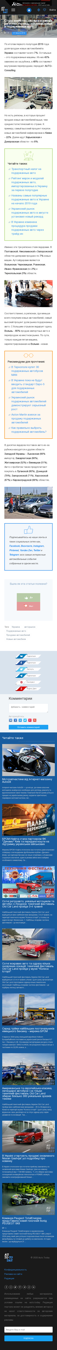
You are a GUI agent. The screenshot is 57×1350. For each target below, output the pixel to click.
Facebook (14, 546)
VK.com (10, 720)
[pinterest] (20, 1287)
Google (35, 720)
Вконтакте (26, 546)
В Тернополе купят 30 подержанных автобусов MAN (27, 371)
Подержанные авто (16, 631)
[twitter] (15, 1287)
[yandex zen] (29, 1287)
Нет (30, 606)
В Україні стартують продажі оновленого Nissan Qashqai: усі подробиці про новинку (28, 1158)
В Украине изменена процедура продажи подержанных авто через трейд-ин (27, 228)
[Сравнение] (39, 10)
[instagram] (11, 1287)
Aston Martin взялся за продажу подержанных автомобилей (26, 419)
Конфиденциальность (15, 1270)
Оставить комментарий (28, 727)
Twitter (36, 551)
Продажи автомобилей (18, 635)
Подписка (28, 1338)
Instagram (38, 546)
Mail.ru (20, 720)
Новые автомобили (16, 639)
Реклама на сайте (13, 1274)
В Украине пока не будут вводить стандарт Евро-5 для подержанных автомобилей (27, 386)
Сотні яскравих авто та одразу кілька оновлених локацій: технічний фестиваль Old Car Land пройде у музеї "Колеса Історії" (28, 968)
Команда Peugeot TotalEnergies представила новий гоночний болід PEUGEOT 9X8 (24, 1221)
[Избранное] (45, 10)
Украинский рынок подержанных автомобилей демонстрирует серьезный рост (28, 403)
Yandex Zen (26, 551)
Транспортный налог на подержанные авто (26, 171)
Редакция (9, 1279)
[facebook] (6, 1287)
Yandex (30, 720)
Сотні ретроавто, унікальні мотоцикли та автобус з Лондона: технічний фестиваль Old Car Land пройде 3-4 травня (28, 904)
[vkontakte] (33, 1287)
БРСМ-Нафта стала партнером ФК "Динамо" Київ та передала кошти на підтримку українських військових (25, 842)
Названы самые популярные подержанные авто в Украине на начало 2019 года (30, 200)
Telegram (14, 555)
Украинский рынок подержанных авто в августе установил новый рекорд (29, 213)
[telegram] (24, 1287)
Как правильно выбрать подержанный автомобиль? (28, 430)
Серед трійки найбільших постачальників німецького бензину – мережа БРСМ (28, 1030)
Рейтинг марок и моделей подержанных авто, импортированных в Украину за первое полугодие (29, 184)
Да (31, 597)
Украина (16, 627)
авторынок (29, 627)
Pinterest (14, 551)
